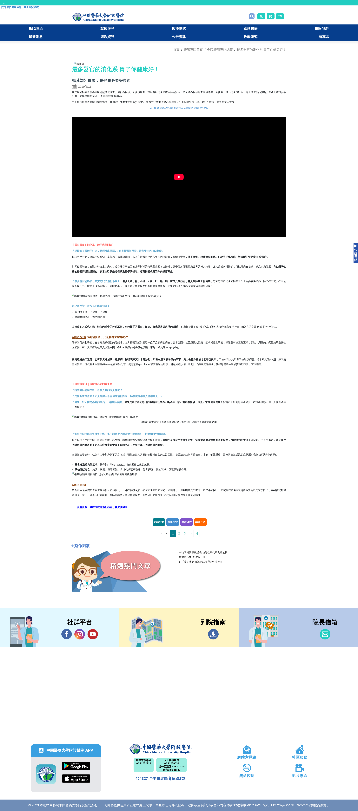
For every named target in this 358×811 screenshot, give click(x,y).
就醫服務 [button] (107, 28)
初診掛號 (159, 522)
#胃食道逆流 (176, 108)
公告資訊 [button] (179, 37)
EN (280, 16)
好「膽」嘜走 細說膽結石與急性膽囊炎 (200, 561)
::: (4, 2)
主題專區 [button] (322, 37)
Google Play (76, 768)
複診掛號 (173, 522)
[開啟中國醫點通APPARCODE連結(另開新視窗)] (46, 774)
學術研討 (187, 522)
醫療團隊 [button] (179, 28)
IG (79, 634)
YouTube (92, 634)
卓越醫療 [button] (251, 28)
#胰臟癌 (188, 108)
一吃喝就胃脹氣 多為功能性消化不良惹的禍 (203, 552)
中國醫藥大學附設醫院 (160, 749)
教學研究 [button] (251, 37)
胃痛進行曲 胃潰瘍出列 (192, 557)
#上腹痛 (154, 108)
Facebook (66, 634)
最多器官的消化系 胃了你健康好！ (261, 49)
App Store (76, 780)
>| (196, 533)
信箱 (325, 634)
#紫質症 (164, 108)
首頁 (176, 49)
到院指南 (213, 634)
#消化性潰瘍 (201, 108)
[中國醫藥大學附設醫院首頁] (98, 17)
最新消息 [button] (36, 37)
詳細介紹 (200, 522)
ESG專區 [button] (36, 28)
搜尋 (252, 16)
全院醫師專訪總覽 (220, 49)
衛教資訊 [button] (107, 37)
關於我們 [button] (322, 28)
